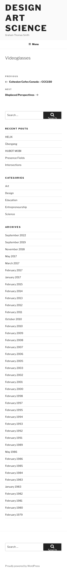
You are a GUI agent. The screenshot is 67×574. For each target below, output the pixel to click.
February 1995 (14, 410)
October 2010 (13, 319)
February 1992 (14, 430)
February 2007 (14, 347)
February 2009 (14, 333)
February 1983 (14, 479)
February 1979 (14, 514)
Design (9, 193)
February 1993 (14, 423)
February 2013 (14, 298)
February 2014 (14, 291)
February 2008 (14, 340)
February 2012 (14, 305)
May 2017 (11, 256)
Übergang (11, 144)
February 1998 (14, 396)
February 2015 (14, 284)
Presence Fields (15, 158)
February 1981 (13, 500)
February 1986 (14, 458)
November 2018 (15, 249)
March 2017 (12, 263)
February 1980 (14, 507)
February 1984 (14, 472)
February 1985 (14, 465)
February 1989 (14, 444)
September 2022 (15, 235)
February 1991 (13, 437)
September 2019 (15, 242)
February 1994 (14, 416)
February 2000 (14, 389)
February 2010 (14, 326)
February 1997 (14, 403)
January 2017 (13, 277)
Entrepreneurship (16, 207)
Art (7, 186)
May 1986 (11, 451)
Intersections (13, 165)
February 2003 (14, 368)
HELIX (9, 137)
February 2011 (13, 312)
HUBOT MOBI (13, 151)
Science (10, 214)
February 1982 (14, 493)
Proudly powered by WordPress (22, 565)
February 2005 (14, 361)
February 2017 (14, 270)
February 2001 (14, 382)
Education (11, 200)
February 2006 (14, 354)
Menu (35, 44)
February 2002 (14, 375)
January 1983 (13, 486)
